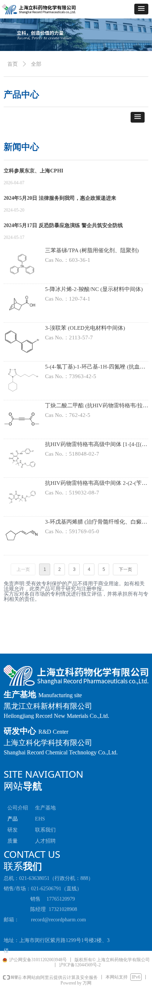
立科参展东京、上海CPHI (33, 171)
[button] (141, 9)
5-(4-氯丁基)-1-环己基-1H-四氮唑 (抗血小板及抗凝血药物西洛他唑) (95, 367)
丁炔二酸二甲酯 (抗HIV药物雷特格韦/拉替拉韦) (96, 406)
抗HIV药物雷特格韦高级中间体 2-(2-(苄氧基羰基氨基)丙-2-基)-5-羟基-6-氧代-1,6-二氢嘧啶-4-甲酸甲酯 (96, 483)
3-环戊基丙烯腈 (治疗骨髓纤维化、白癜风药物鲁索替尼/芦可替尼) (96, 522)
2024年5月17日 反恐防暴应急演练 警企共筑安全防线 (63, 225)
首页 (12, 64)
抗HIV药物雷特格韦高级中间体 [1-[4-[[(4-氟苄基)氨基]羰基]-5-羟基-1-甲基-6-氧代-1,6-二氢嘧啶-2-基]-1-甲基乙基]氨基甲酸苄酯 (95, 445)
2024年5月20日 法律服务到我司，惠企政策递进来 (60, 198)
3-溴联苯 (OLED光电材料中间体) (85, 328)
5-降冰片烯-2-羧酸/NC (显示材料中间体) (94, 289)
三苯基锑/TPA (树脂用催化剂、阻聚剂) (92, 250)
